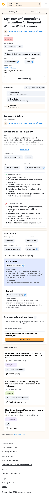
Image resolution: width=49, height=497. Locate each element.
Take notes (23, 78)
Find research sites (10, 460)
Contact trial (24, 339)
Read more (24, 150)
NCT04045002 (10, 68)
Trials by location (9, 451)
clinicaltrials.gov (19, 434)
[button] (13, 46)
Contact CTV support (11, 473)
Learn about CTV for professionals (17, 465)
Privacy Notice (8, 482)
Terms (4, 487)
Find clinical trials (9, 447)
